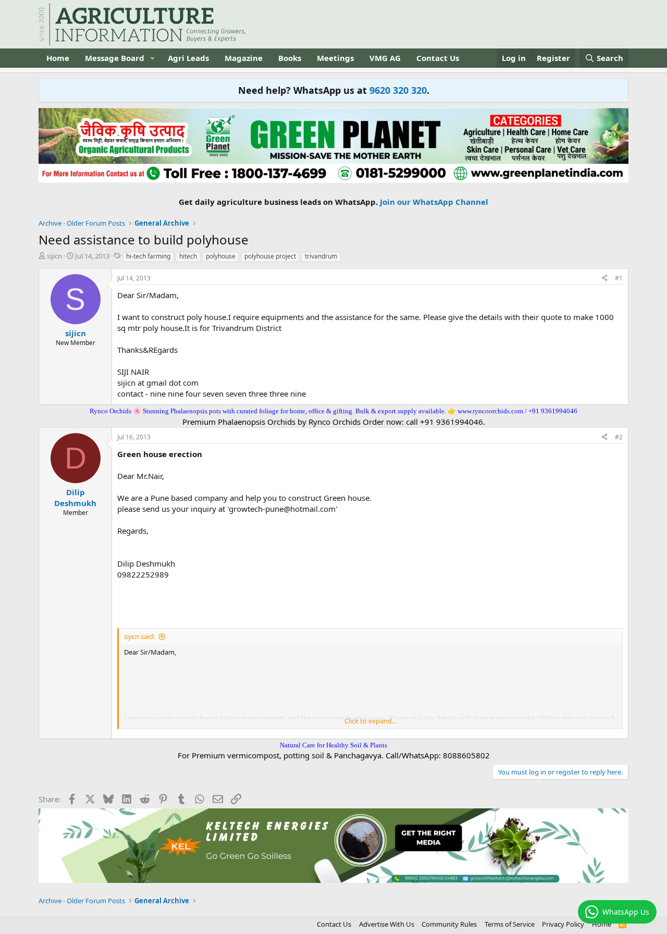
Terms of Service (510, 924)
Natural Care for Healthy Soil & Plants (333, 745)
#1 (619, 278)
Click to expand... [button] (370, 721)
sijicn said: (139, 636)
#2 (619, 437)
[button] (152, 58)
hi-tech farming (148, 256)
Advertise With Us (386, 924)
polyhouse (221, 256)
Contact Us (437, 58)
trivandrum (321, 256)
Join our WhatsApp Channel (434, 201)
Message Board (114, 58)
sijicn (54, 256)
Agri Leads (188, 58)
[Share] (604, 279)
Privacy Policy (563, 924)
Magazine (244, 58)
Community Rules (449, 924)
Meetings (335, 58)
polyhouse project (270, 256)
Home (57, 58)
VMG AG (385, 58)
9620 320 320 (398, 90)
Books (289, 58)
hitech (188, 256)
